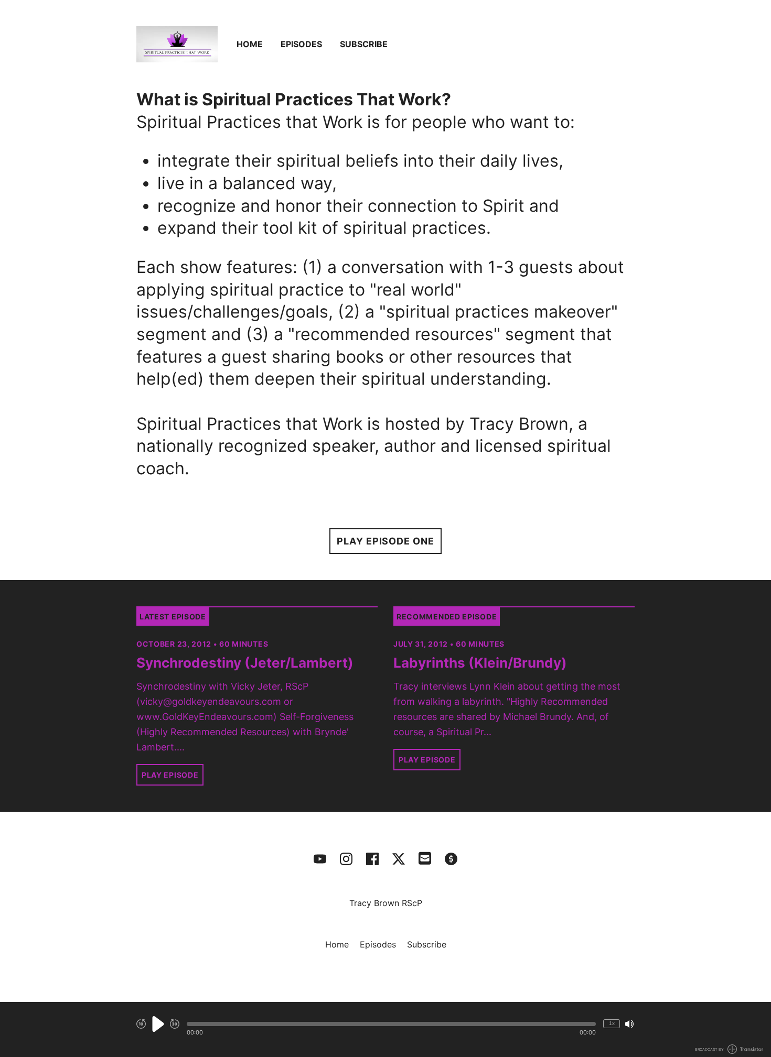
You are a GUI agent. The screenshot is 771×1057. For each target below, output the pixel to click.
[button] (391, 1024)
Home (250, 44)
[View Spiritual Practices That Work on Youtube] (320, 859)
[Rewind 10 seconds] (141, 1024)
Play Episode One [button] (385, 541)
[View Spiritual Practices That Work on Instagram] (346, 859)
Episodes (301, 44)
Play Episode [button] (170, 774)
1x (612, 1023)
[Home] (177, 44)
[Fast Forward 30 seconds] (174, 1024)
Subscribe (364, 44)
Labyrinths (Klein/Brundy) (480, 663)
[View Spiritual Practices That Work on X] (398, 859)
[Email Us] (425, 857)
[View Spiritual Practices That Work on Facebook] (372, 859)
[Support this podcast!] (451, 859)
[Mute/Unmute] (629, 1024)
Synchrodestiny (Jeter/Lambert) (245, 663)
